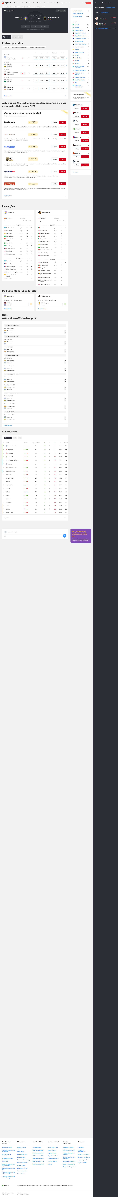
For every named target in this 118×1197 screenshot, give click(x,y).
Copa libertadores (53, 1156)
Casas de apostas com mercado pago (8, 1177)
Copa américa (52, 1153)
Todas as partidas (53, 1147)
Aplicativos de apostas (21, 1148)
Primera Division (82, 52)
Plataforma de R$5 (37, 1158)
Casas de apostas (19, 3)
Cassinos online (30, 3)
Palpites (39, 3)
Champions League (82, 38)
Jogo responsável (83, 1160)
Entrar (88, 3)
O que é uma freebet (69, 1164)
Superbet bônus (22, 1171)
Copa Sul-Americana (82, 35)
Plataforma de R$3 (37, 1156)
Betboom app (21, 1157)
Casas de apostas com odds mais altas (8, 1173)
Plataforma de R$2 (37, 1153)
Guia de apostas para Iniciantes (69, 1157)
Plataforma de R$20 (38, 1164)
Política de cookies (83, 1154)
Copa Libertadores (82, 33)
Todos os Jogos (81, 16)
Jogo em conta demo (69, 1161)
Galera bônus (21, 1173)
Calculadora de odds (69, 1150)
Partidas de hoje (81, 11)
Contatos (81, 1147)
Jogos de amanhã (81, 13)
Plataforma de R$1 (37, 1150)
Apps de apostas (62, 3)
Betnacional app (22, 1154)
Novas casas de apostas (6, 1155)
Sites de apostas (7, 1147)
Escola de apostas (68, 1147)
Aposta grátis (21, 1165)
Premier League (25, 6)
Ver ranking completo (101, 28)
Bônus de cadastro (22, 1162)
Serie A (82, 24)
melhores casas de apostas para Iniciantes (7, 1160)
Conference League (82, 44)
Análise (55, 122)
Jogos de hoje (52, 1150)
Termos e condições (84, 1157)
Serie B (82, 27)
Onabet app (20, 1151)
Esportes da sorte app (23, 1160)
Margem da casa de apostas (68, 1153)
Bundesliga (82, 58)
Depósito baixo (36, 1147)
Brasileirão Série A (53, 1158)
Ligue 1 (82, 60)
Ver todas (8, 195)
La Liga (82, 49)
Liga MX (82, 63)
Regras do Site (82, 1162)
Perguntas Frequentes (69, 1167)
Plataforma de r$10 (38, 1161)
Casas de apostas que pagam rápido (8, 1164)
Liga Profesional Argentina (82, 66)
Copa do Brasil (82, 30)
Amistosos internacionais (82, 86)
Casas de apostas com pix (8, 1168)
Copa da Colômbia (82, 77)
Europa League (82, 41)
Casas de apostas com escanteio (8, 1150)
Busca (82, 2)
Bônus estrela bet (22, 1168)
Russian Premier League (82, 73)
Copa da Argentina (82, 70)
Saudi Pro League (82, 80)
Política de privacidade (81, 1150)
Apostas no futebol (49, 3)
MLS (82, 82)
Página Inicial (5, 6)
